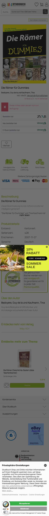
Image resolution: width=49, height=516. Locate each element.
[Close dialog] (47, 247)
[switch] (5, 512)
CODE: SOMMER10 (37, 258)
